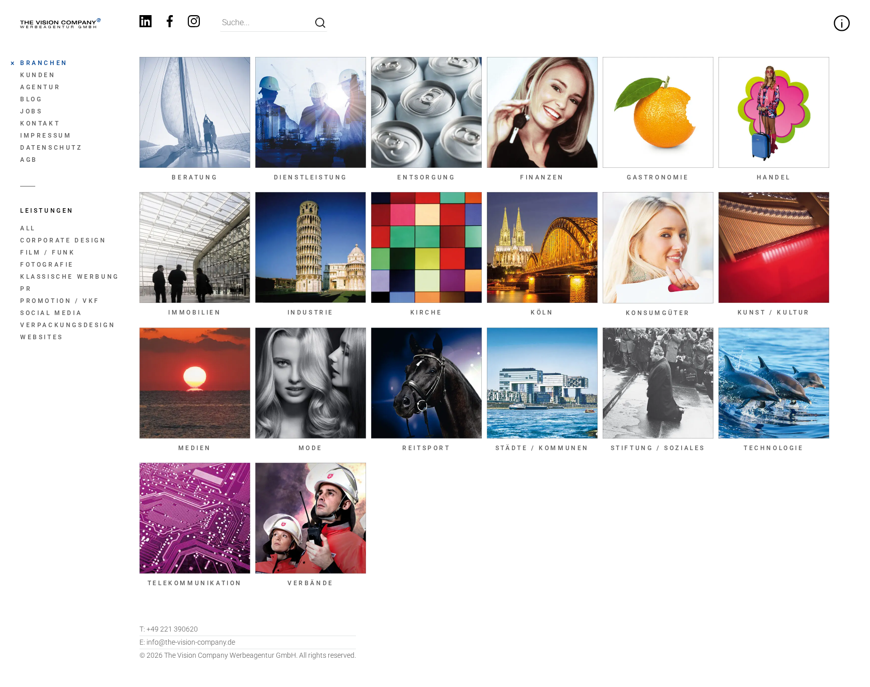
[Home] (60, 23)
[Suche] (320, 22)
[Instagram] (194, 23)
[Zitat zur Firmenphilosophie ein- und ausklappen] (842, 23)
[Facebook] (170, 23)
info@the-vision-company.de (187, 642)
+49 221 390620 (168, 629)
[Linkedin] (145, 23)
